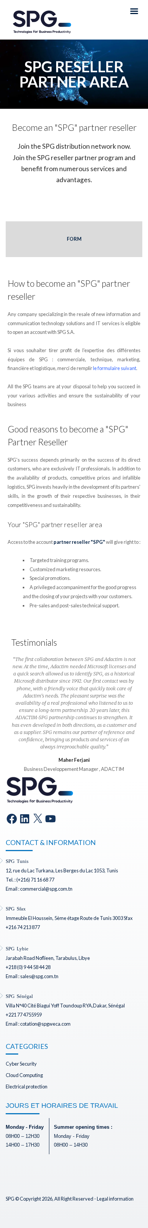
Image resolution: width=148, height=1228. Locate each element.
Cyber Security (21, 1064)
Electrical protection (26, 1086)
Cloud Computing (24, 1075)
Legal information (115, 1199)
